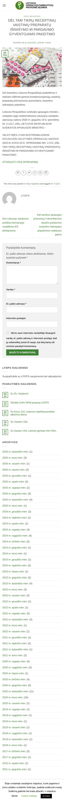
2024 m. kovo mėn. (12, 553)
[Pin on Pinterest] (40, 172)
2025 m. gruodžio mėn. (14, 475)
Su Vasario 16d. (19, 421)
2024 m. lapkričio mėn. (14, 517)
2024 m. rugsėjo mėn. (14, 529)
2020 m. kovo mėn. (12, 697)
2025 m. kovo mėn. (12, 505)
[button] (4, 5)
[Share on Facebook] (23, 172)
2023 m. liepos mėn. (13, 571)
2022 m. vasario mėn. (14, 631)
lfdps (48, 43)
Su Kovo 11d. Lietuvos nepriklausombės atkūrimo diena (32, 413)
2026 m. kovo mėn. (12, 457)
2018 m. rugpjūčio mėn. (15, 733)
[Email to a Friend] (34, 172)
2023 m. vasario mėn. (14, 595)
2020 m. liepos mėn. (13, 673)
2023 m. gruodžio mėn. (14, 559)
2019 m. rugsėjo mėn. (14, 709)
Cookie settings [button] (29, 795)
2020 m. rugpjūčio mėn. (15, 667)
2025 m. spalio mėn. (13, 481)
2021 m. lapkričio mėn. (14, 643)
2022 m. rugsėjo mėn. (14, 613)
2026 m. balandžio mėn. (15, 451)
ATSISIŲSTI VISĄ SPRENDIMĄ (20, 162)
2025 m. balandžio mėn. (15, 499)
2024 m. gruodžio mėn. (14, 511)
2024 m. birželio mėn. (14, 541)
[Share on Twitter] (29, 172)
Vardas (10, 289)
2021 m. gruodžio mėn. (14, 637)
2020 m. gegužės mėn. (14, 685)
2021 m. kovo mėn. (12, 655)
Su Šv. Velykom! (19, 393)
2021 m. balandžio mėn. (15, 649)
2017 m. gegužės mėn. (14, 757)
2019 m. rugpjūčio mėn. (15, 715)
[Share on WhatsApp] (18, 172)
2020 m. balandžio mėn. (15, 691)
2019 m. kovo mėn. (12, 721)
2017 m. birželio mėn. (14, 751)
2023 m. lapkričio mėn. (14, 565)
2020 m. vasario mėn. (14, 703)
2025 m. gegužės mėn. (14, 493)
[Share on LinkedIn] (46, 172)
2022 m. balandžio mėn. (15, 619)
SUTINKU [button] (46, 796)
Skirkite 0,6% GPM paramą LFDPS (29, 402)
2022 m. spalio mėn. (13, 607)
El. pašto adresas (16, 304)
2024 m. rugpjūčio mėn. (15, 535)
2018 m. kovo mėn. (12, 745)
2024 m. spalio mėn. (13, 523)
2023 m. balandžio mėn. (15, 583)
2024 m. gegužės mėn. (14, 547)
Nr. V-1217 (55, 184)
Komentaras (13, 262)
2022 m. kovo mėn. (12, 625)
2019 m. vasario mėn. (14, 727)
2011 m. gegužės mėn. (14, 769)
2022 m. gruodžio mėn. (14, 601)
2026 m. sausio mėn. (13, 469)
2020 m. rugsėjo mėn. (14, 661)
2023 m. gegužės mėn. (14, 577)
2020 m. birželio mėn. (14, 679)
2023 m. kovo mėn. (12, 589)
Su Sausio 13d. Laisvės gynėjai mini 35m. (33, 430)
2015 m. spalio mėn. (13, 763)
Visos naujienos (32, 16)
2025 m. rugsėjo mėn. (14, 487)
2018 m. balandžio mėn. (15, 739)
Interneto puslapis (16, 318)
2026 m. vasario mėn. (14, 463)
